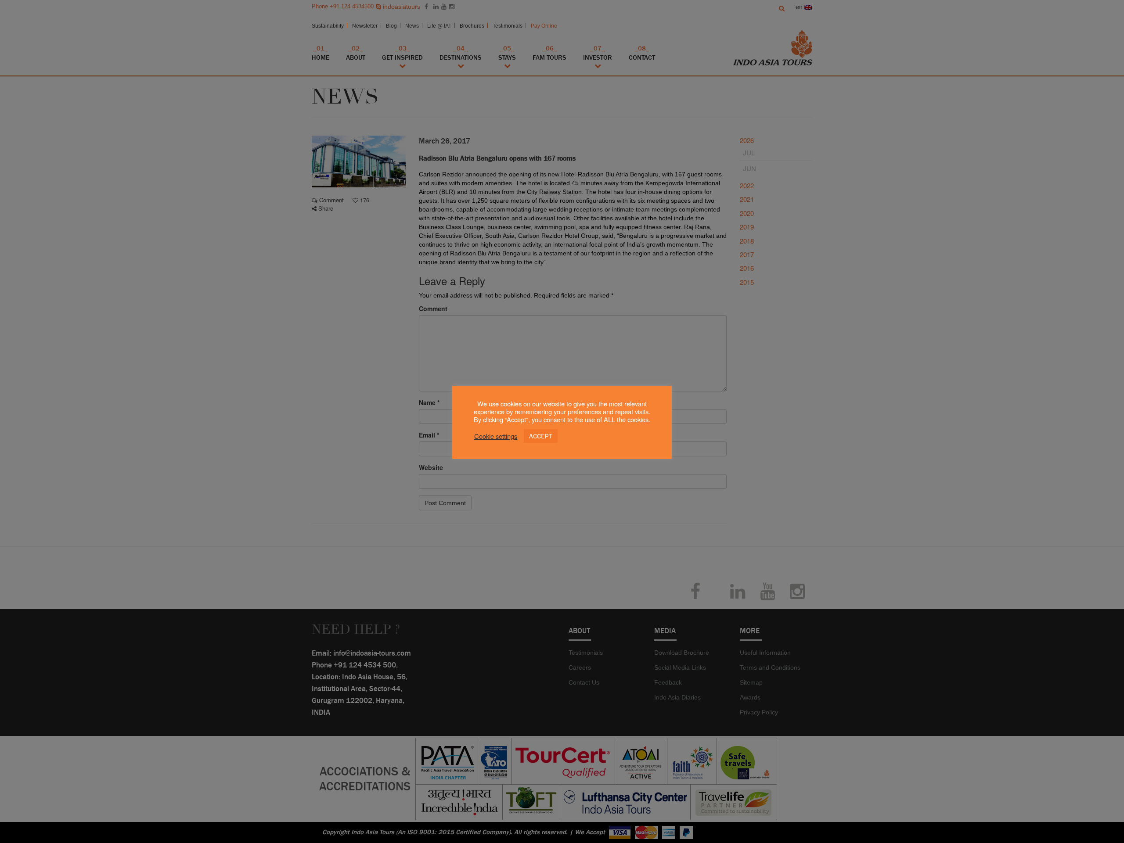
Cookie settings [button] (495, 436)
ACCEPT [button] (540, 436)
